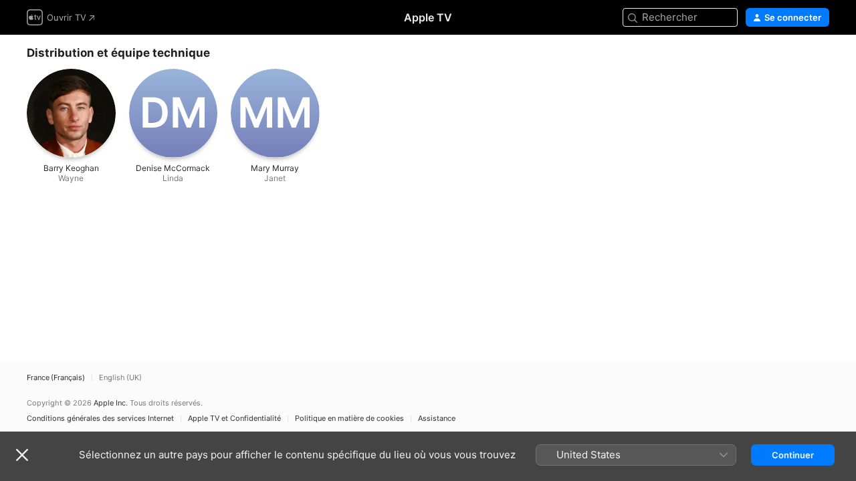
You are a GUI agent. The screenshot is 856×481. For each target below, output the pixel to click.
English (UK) (120, 377)
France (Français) (56, 377)
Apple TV (428, 17)
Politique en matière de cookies (349, 418)
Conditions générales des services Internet (100, 418)
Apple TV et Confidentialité (234, 418)
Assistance (436, 418)
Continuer (793, 455)
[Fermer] (22, 455)
